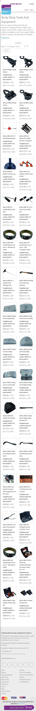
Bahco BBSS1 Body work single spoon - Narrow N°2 (25, 418)
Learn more (21, 703)
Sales (3, 670)
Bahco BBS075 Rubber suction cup (9, 173)
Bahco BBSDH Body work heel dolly (25, 350)
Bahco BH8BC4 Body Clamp (9, 104)
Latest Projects (5, 691)
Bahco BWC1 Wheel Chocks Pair (25, 602)
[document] (18, 705)
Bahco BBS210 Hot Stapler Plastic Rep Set (9, 603)
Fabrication (4, 684)
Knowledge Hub (24, 682)
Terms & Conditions (25, 672)
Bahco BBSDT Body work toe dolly (9, 350)
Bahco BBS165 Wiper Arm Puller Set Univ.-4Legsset (25, 138)
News (3, 689)
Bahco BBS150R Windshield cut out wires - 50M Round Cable (9, 246)
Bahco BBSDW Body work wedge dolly (9, 317)
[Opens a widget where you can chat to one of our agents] (29, 707)
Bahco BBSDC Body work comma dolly (9, 384)
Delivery (21, 670)
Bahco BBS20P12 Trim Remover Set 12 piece (25, 489)
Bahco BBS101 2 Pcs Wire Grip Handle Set (25, 209)
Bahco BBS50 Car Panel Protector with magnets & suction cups (9, 490)
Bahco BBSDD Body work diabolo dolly (25, 384)
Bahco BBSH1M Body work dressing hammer (26, 283)
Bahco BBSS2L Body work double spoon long (25, 453)
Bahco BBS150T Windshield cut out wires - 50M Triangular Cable (25, 246)
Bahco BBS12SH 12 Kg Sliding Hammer (9, 137)
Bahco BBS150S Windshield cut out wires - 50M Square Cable (9, 563)
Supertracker (5, 682)
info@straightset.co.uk (8, 658)
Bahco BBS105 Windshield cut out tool (9, 209)
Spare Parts (4, 677)
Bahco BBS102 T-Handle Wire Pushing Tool (8, 283)
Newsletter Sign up (25, 679)
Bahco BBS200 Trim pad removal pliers (9, 526)
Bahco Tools (5, 679)
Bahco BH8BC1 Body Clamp (9, 71)
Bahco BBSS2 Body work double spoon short (9, 453)
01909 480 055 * (7, 651)
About (3, 686)
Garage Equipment (6, 675)
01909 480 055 (16, 4)
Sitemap (21, 677)
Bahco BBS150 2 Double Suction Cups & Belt (26, 174)
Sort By (12, 46)
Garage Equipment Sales (8, 643)
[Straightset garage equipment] (6, 9)
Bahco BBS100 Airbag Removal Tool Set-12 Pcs (24, 527)
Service (3, 672)
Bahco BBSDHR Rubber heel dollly (9, 417)
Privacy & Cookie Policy (26, 675)
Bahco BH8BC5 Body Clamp (26, 104)
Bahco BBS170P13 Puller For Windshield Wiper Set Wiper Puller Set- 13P (25, 564)
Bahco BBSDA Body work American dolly (26, 317)
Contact (3, 693)
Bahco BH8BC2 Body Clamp (26, 71)
